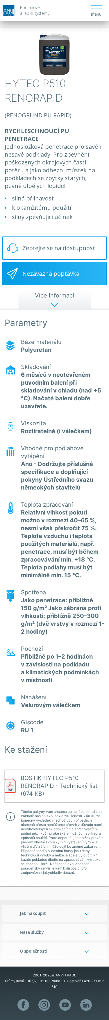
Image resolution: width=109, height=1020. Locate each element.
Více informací (54, 295)
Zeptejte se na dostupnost (59, 248)
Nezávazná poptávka (50, 273)
